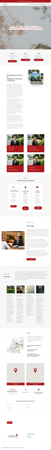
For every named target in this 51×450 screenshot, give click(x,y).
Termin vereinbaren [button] (31, 259)
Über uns (28, 4)
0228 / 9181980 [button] (25, 59)
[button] (25, 389)
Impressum (29, 436)
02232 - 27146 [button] (25, 392)
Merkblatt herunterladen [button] (38, 208)
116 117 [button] (14, 206)
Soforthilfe (33, 4)
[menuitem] (28, 4)
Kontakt (48, 4)
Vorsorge (37, 4)
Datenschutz (29, 437)
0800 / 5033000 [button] (39, 59)
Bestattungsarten (43, 4)
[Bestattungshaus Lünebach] (4, 4)
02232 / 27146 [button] (13, 61)
